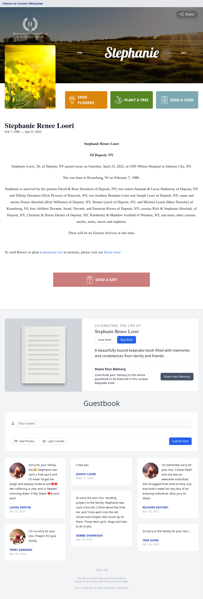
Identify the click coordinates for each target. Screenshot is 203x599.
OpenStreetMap (106, 587)
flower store (112, 252)
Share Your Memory (177, 376)
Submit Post (180, 441)
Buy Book (127, 340)
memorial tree (53, 252)
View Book (104, 340)
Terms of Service (112, 581)
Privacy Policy (90, 581)
